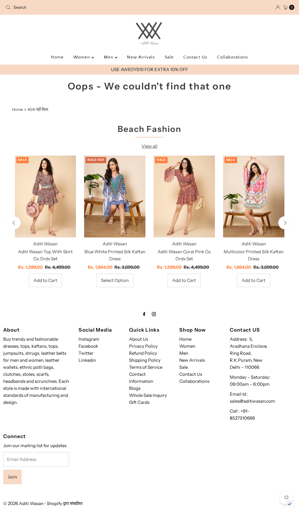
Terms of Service (145, 367)
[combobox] (50, 7)
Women (82, 57)
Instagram (89, 339)
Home (57, 57)
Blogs (134, 388)
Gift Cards (139, 402)
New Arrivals (141, 57)
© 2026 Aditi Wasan (23, 503)
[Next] (284, 223)
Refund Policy (143, 353)
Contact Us (195, 57)
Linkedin (87, 360)
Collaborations (232, 57)
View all (149, 146)
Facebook (88, 346)
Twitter (86, 353)
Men (109, 57)
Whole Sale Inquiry (148, 395)
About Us (138, 339)
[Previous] (14, 223)
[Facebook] (144, 314)
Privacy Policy (143, 346)
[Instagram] (154, 314)
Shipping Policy (145, 360)
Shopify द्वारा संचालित (64, 503)
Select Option (115, 280)
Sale (169, 57)
